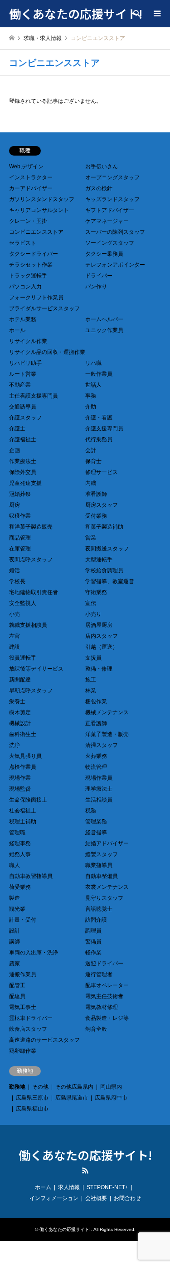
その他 (40, 1087)
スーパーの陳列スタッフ (115, 232)
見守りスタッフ (104, 898)
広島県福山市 (32, 1108)
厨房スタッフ (101, 505)
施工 (90, 679)
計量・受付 (22, 920)
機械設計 (20, 723)
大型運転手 (98, 559)
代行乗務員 (98, 439)
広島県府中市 (111, 1098)
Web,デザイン (26, 166)
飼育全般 (96, 1029)
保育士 (93, 461)
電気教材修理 (101, 1007)
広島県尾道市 (71, 1098)
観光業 (17, 909)
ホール (17, 330)
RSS (85, 1170)
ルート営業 (22, 374)
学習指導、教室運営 (109, 581)
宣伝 (90, 603)
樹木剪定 (20, 712)
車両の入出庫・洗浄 (33, 952)
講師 (14, 941)
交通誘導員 (22, 407)
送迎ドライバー (104, 963)
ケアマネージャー (107, 221)
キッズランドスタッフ (112, 199)
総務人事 (20, 854)
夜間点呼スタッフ (31, 559)
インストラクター (31, 177)
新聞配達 (20, 679)
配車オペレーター (107, 985)
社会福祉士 (22, 810)
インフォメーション (53, 1198)
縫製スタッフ (101, 854)
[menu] (156, 13)
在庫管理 (20, 548)
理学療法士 (98, 789)
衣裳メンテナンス (107, 887)
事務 (90, 396)
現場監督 (20, 789)
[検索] (136, 13)
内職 (90, 483)
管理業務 (96, 821)
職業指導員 (98, 865)
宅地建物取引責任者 (33, 592)
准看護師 (96, 494)
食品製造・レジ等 (107, 1018)
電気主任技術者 (104, 996)
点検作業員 (22, 767)
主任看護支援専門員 (33, 396)
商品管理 (20, 538)
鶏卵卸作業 (22, 1051)
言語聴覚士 (98, 909)
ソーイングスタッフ (109, 243)
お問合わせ (127, 1198)
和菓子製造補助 (104, 527)
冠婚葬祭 (20, 494)
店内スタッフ (101, 636)
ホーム (43, 1187)
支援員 (93, 658)
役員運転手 (22, 658)
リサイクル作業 (28, 341)
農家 (14, 963)
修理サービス (101, 472)
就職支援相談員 (28, 625)
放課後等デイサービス (36, 669)
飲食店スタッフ (28, 1029)
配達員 (17, 996)
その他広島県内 (74, 1087)
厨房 (14, 505)
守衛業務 (96, 592)
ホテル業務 (22, 319)
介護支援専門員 (104, 428)
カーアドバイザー (31, 188)
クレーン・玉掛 (28, 221)
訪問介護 (96, 920)
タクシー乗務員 (104, 254)
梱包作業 (96, 701)
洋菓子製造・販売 (107, 734)
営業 (90, 538)
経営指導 (96, 832)
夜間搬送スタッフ (107, 548)
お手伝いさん (101, 166)
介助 (90, 407)
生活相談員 (98, 800)
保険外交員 (22, 472)
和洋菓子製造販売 (31, 527)
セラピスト (22, 243)
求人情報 (69, 1187)
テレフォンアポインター (115, 265)
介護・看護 (98, 417)
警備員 (93, 941)
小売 (14, 614)
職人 (14, 865)
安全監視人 (22, 603)
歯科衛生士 (22, 734)
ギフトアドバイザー (109, 210)
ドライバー (98, 275)
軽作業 (93, 952)
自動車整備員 (101, 876)
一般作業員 (98, 374)
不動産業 (20, 385)
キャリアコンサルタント (39, 210)
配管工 (17, 985)
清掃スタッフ (101, 745)
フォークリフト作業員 (36, 297)
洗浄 (14, 745)
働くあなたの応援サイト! (85, 1154)
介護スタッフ (25, 417)
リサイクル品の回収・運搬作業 (47, 352)
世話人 (93, 385)
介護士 (17, 428)
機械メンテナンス (107, 712)
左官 (14, 636)
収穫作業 (20, 516)
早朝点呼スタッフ (31, 690)
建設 (14, 647)
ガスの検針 (98, 188)
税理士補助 (22, 821)
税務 (90, 810)
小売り (93, 614)
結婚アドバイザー (107, 843)
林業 (90, 690)
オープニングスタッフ (112, 177)
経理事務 (20, 843)
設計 (14, 931)
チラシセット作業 (31, 265)
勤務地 (17, 1087)
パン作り (96, 286)
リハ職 (93, 363)
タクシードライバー (33, 254)
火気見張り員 (25, 756)
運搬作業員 (22, 974)
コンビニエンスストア (36, 232)
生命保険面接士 (28, 800)
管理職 (17, 832)
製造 (14, 898)
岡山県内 (111, 1087)
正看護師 (96, 723)
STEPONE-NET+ (107, 1187)
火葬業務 (96, 756)
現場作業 (20, 778)
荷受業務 (20, 887)
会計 (90, 450)
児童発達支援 (25, 483)
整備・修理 (98, 669)
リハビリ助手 (25, 363)
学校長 (17, 581)
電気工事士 (22, 1007)
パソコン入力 (25, 286)
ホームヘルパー (104, 319)
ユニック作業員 (104, 330)
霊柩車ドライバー (31, 1018)
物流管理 (96, 767)
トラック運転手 (28, 275)
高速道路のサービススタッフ (44, 1040)
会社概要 (96, 1198)
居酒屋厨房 (98, 625)
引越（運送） (101, 647)
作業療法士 (22, 461)
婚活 (14, 570)
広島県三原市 (32, 1098)
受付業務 (96, 516)
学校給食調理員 (104, 570)
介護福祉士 (22, 439)
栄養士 (17, 701)
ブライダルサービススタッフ (44, 308)
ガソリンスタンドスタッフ (41, 199)
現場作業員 (98, 778)
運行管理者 (98, 974)
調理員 (93, 931)
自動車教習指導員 (31, 876)
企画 (14, 450)
